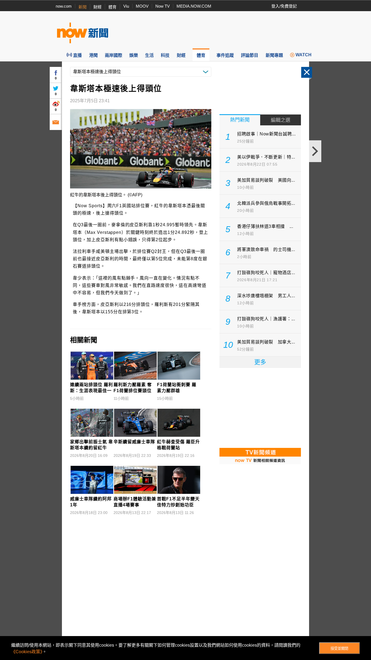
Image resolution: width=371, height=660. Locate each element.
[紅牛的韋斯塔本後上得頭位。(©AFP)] (140, 148)
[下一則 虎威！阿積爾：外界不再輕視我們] (315, 151)
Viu (126, 6)
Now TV (162, 6)
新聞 (82, 7)
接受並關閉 (339, 648)
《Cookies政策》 (26, 651)
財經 (97, 7)
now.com (64, 6)
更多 (260, 362)
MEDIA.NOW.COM (194, 6)
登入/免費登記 (284, 6)
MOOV (142, 6)
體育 (112, 7)
